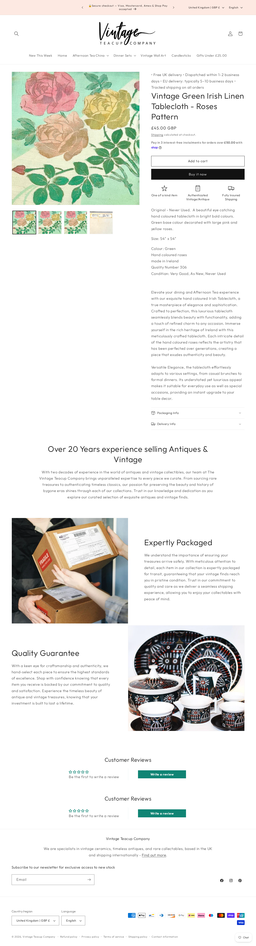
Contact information (165, 936)
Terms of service (113, 936)
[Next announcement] (173, 7)
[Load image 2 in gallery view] (50, 222)
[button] (17, 34)
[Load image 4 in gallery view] (101, 222)
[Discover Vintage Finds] (89, 879)
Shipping (157, 134)
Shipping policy (137, 936)
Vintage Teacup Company (39, 936)
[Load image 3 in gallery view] (75, 222)
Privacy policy (90, 936)
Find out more (154, 855)
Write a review (162, 774)
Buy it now (198, 174)
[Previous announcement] (82, 7)
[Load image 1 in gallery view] (24, 222)
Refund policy (68, 936)
